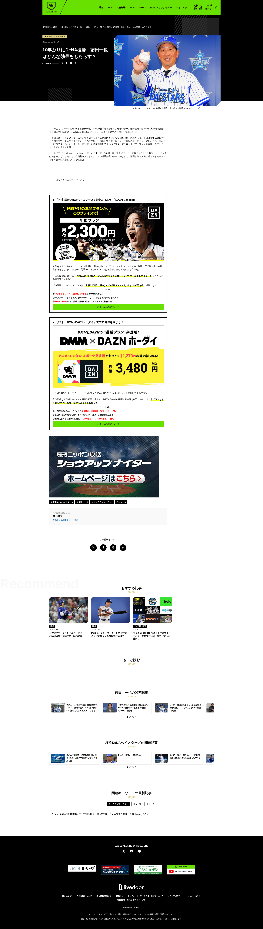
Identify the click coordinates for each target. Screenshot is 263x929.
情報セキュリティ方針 (125, 896)
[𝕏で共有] (62, 63)
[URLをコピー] (75, 63)
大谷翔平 (121, 7)
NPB (141, 7)
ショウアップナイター (161, 7)
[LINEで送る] (71, 63)
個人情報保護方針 (104, 896)
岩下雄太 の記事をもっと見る (66, 520)
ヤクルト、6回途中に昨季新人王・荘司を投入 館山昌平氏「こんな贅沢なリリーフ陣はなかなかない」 (100, 814)
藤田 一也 (83, 502)
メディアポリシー (175, 896)
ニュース (122, 502)
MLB (132, 7)
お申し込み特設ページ (108, 307)
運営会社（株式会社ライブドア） (131, 900)
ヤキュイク (181, 7)
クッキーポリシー (195, 896)
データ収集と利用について (151, 896)
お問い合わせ (66, 896)
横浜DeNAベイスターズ (62, 502)
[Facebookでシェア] (67, 63)
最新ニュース (105, 7)
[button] (127, 717)
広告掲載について (84, 896)
